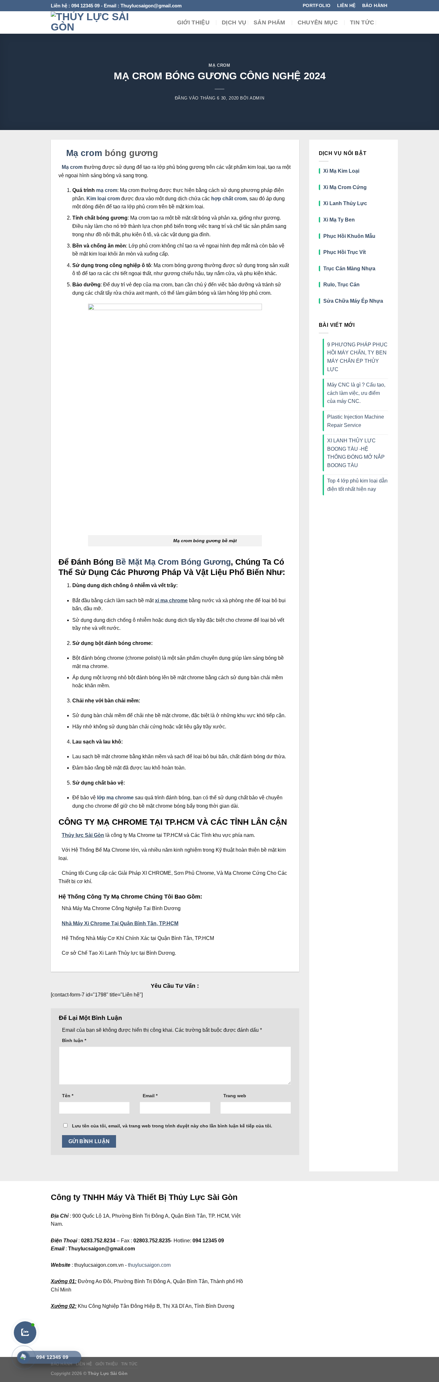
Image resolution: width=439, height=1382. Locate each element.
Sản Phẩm (269, 22)
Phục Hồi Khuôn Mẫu (349, 236)
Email (150, 1095)
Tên (67, 1095)
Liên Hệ (84, 1364)
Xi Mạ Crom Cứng (345, 187)
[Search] (384, 22)
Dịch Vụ (234, 22)
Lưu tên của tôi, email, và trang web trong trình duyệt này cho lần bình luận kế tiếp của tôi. (172, 1125)
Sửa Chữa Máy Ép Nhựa (353, 301)
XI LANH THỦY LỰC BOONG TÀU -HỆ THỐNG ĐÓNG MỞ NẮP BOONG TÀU (356, 453)
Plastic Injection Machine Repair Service (355, 421)
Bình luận (74, 1040)
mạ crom (106, 190)
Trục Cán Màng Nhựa (349, 268)
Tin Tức (362, 22)
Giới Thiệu (193, 22)
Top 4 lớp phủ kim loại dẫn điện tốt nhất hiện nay (357, 485)
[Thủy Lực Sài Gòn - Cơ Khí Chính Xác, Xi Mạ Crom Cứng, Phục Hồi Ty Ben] (92, 22)
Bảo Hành (62, 1364)
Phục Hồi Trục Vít (345, 252)
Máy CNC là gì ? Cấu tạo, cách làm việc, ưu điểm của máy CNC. (356, 393)
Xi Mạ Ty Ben (339, 219)
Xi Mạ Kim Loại (341, 171)
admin (257, 98)
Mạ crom (83, 153)
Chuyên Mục (318, 22)
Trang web (234, 1095)
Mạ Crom (219, 65)
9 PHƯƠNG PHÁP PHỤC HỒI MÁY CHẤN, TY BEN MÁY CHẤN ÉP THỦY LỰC (357, 357)
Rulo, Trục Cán (341, 284)
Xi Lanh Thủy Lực (345, 203)
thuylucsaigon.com (149, 1265)
